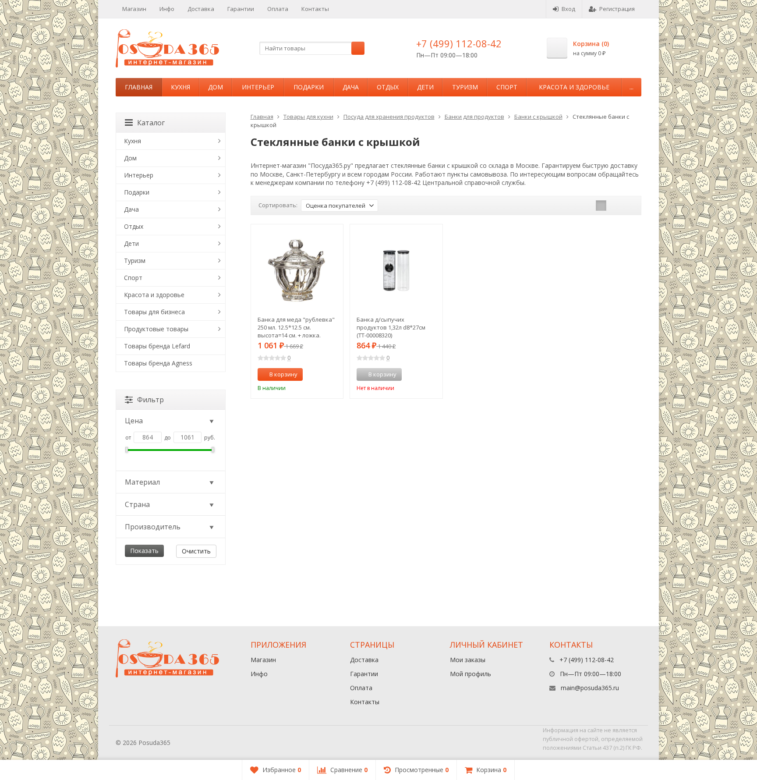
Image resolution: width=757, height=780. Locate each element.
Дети (425, 87)
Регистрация (617, 9)
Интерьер (258, 87)
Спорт (506, 87)
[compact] (628, 205)
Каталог (151, 123)
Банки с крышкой (538, 117)
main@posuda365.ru (590, 688)
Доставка (200, 9)
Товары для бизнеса (154, 312)
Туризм (465, 87)
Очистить (196, 551)
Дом (215, 87)
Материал (142, 482)
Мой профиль (470, 674)
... (631, 87)
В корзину (283, 374)
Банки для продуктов (474, 117)
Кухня (180, 87)
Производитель (152, 526)
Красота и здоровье (574, 87)
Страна (137, 504)
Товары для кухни (308, 117)
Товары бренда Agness (158, 363)
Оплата (277, 9)
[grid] (601, 205)
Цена (134, 420)
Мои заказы (467, 660)
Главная (138, 87)
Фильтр (150, 399)
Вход (568, 9)
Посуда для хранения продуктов (389, 117)
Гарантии (240, 9)
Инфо (166, 9)
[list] (614, 205)
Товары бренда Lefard (157, 346)
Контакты (315, 9)
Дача (351, 87)
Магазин (134, 9)
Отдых (388, 87)
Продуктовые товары (156, 329)
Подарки (309, 87)
